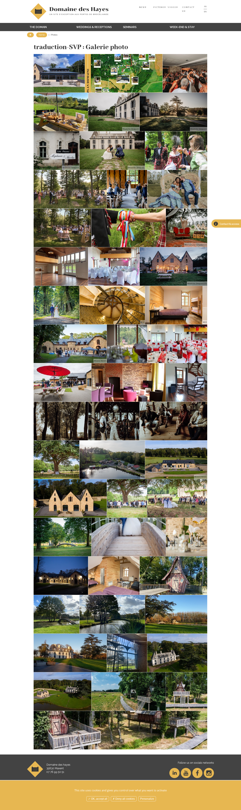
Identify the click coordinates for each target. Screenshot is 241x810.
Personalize (147, 798)
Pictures (159, 7)
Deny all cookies (125, 798)
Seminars (129, 27)
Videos (173, 7)
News (142, 7)
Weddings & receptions (94, 27)
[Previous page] (30, 34)
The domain (38, 27)
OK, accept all (98, 798)
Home (42, 35)
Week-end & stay (182, 27)
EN (205, 11)
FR (205, 6)
